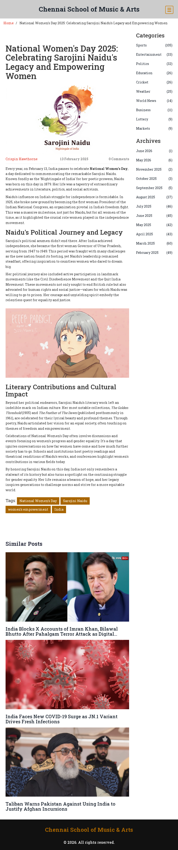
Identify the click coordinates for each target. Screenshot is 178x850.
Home (8, 23)
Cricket (154, 82)
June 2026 (154, 151)
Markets (154, 128)
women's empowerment (28, 509)
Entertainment (154, 54)
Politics (154, 63)
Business (154, 110)
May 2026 (154, 160)
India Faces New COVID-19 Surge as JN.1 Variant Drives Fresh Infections (62, 718)
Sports (154, 45)
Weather (154, 91)
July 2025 (154, 206)
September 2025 (154, 188)
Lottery (154, 119)
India (59, 509)
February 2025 (154, 252)
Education (154, 73)
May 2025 (154, 225)
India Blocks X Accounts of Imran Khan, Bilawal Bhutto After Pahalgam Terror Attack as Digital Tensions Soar (62, 634)
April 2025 (154, 234)
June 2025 (154, 215)
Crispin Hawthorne (22, 159)
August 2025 (154, 197)
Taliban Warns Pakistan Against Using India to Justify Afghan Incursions (60, 806)
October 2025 (154, 178)
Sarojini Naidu (75, 501)
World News (154, 100)
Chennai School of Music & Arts (89, 9)
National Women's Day (38, 501)
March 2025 (154, 243)
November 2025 (154, 169)
